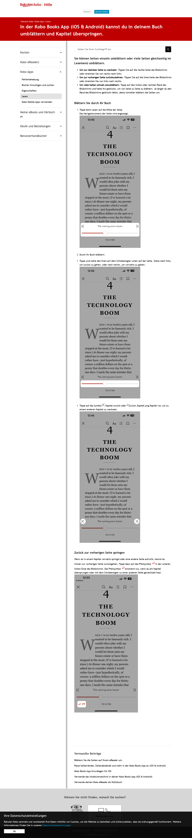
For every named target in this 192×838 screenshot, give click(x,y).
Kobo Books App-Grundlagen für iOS (92, 771)
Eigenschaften (29, 90)
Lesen (48, 21)
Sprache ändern (101, 11)
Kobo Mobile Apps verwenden (37, 101)
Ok (14, 831)
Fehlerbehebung (30, 79)
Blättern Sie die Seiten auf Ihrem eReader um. (98, 760)
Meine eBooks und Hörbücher (37, 114)
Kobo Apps (39, 21)
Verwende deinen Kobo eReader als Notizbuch (98, 782)
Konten (24, 52)
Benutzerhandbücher (33, 136)
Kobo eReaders (29, 62)
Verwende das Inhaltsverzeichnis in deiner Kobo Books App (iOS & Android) (113, 776)
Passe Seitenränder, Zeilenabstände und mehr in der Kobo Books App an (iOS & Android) (120, 765)
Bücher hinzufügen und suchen (38, 85)
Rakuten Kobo (27, 21)
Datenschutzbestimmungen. (57, 825)
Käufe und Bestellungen (35, 126)
